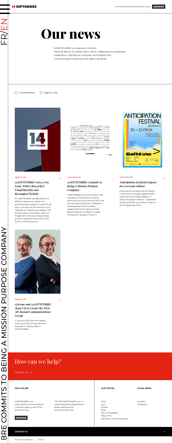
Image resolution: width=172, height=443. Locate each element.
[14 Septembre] (24, 6)
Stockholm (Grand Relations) (114, 419)
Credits (41, 439)
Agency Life (50, 92)
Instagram (142, 404)
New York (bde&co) (109, 413)
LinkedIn (141, 401)
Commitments (27, 92)
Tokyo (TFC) (106, 416)
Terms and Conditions (24, 439)
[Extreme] (158, 7)
